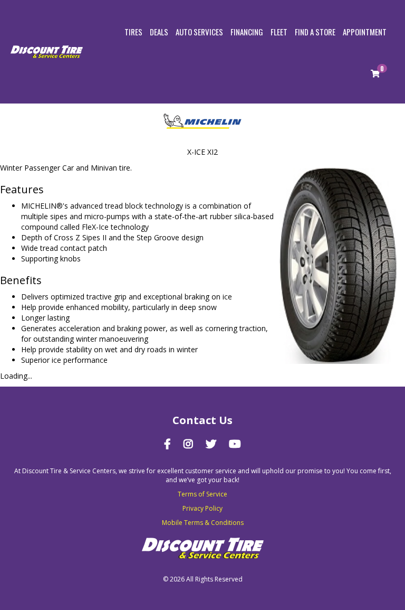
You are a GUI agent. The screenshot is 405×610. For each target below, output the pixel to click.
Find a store (315, 31)
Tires (133, 31)
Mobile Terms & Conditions (203, 522)
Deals (159, 31)
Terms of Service (202, 494)
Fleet (279, 31)
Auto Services (199, 31)
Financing (246, 31)
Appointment (365, 31)
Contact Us (202, 420)
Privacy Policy (202, 508)
